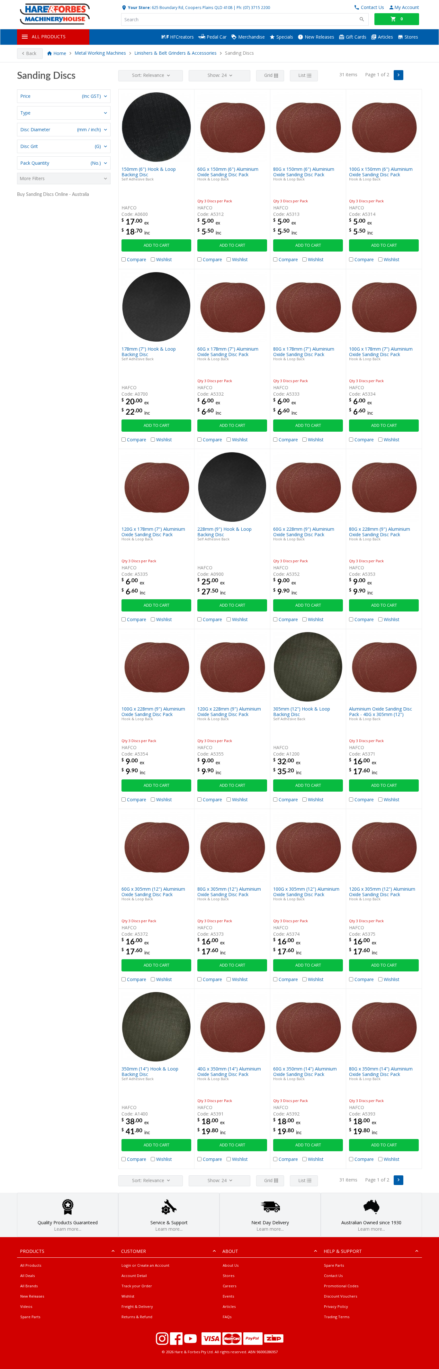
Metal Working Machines (100, 53)
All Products (30, 1265)
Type (25, 113)
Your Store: (139, 7)
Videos (26, 1306)
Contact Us (333, 1275)
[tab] (63, 96)
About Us (230, 1265)
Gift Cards (355, 37)
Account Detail (134, 1275)
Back (31, 53)
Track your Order (136, 1285)
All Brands (29, 1285)
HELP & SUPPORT (343, 1251)
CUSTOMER (133, 1251)
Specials (284, 37)
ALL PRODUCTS (49, 36)
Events (228, 1296)
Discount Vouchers (340, 1296)
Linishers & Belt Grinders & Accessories (175, 53)
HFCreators (181, 37)
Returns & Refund (136, 1316)
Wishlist (127, 1296)
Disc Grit (60, 146)
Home (59, 53)
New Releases (318, 37)
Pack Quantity (60, 163)
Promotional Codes (341, 1285)
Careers (229, 1285)
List (302, 75)
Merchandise (251, 37)
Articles (385, 37)
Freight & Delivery (137, 1306)
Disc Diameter (60, 129)
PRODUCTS (32, 1251)
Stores (410, 37)
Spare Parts (30, 1316)
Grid (268, 75)
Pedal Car (216, 37)
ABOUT (230, 1251)
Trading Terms (336, 1316)
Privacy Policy (336, 1306)
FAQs (227, 1316)
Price (60, 96)
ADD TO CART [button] (156, 245)
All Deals (27, 1275)
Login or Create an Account (145, 1265)
